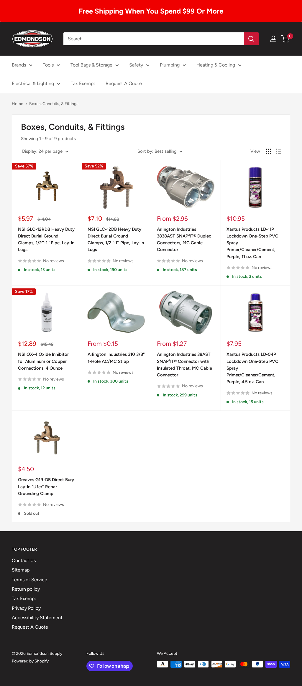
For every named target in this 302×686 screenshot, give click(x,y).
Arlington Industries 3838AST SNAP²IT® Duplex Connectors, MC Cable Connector (184, 240)
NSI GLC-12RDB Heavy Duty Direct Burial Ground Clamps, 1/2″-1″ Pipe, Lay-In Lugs (46, 240)
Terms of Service (29, 579)
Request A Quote (124, 83)
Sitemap (20, 570)
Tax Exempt (83, 83)
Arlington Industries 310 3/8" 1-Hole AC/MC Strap (116, 358)
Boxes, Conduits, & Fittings (53, 103)
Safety (136, 65)
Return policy (26, 589)
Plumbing (170, 65)
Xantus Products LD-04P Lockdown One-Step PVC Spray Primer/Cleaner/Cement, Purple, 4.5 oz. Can (252, 368)
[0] (285, 38)
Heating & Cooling (215, 65)
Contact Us (24, 560)
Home (17, 103)
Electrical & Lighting (33, 83)
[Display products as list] (278, 151)
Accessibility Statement (37, 617)
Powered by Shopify (30, 661)
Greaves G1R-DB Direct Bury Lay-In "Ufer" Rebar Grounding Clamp (46, 486)
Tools (48, 65)
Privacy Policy (26, 608)
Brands (19, 65)
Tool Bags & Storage (91, 65)
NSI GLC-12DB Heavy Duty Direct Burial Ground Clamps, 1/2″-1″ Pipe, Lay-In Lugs (116, 240)
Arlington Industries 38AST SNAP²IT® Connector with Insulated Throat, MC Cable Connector (184, 365)
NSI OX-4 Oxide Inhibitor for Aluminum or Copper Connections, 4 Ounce (43, 361)
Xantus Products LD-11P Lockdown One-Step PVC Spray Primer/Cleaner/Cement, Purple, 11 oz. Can (252, 243)
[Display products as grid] (268, 151)
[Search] (251, 38)
